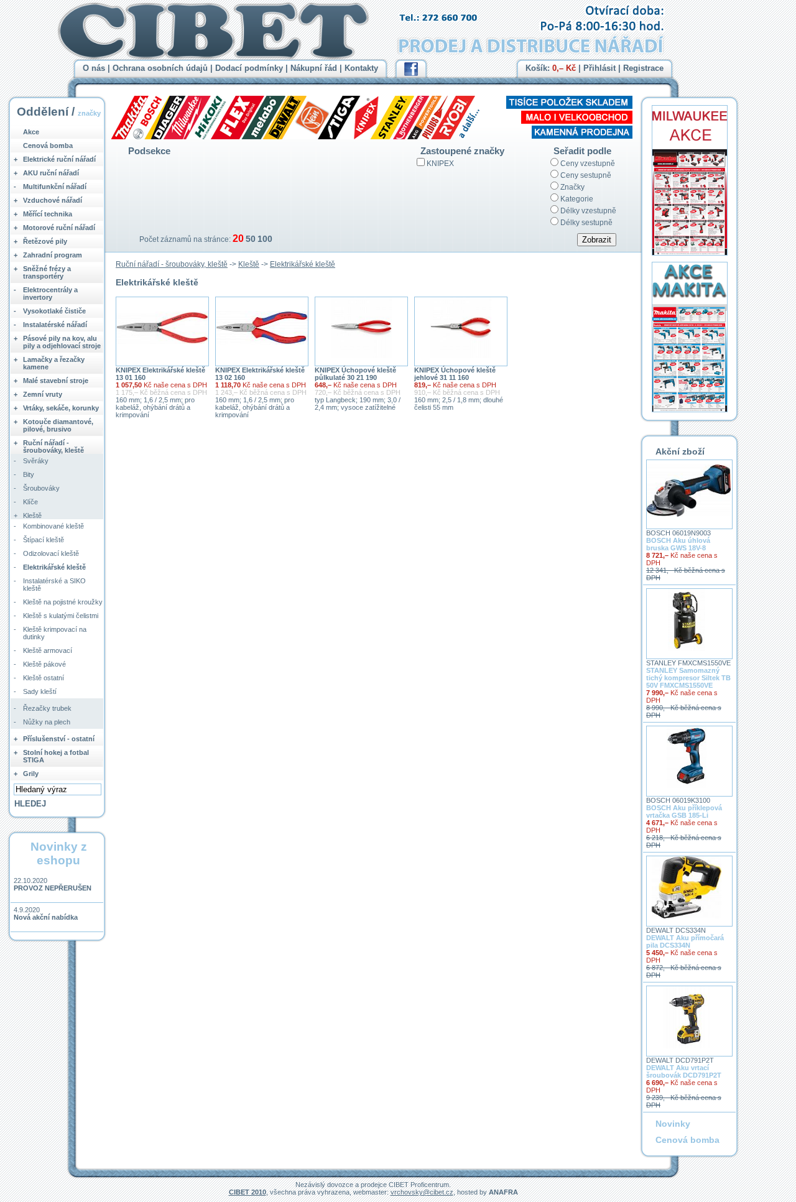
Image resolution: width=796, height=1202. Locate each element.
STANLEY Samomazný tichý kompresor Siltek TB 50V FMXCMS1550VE (688, 678)
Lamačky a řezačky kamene (54, 363)
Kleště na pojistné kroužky (63, 602)
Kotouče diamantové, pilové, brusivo (58, 425)
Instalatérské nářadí (55, 324)
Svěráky (36, 461)
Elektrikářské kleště (302, 264)
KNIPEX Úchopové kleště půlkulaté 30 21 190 (355, 373)
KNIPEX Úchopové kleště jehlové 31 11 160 (455, 373)
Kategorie (576, 199)
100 (264, 239)
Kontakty (361, 68)
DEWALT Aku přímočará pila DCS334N (685, 941)
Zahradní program (52, 255)
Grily (31, 773)
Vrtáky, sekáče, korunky (61, 408)
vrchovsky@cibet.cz (422, 1192)
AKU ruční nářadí (51, 173)
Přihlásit (599, 68)
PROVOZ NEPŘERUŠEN (52, 888)
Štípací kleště (43, 539)
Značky (572, 187)
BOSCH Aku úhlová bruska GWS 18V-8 (678, 544)
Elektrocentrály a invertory (50, 293)
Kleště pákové (44, 664)
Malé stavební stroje (55, 380)
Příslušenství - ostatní (59, 738)
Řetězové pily (45, 241)
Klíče (30, 502)
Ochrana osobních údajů (160, 68)
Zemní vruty (42, 394)
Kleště (248, 264)
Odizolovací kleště (51, 553)
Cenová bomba (48, 145)
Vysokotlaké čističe (54, 311)
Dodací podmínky (249, 68)
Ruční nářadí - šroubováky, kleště (172, 264)
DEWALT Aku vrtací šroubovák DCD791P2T (683, 1071)
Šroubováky (41, 488)
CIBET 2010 (247, 1192)
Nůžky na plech (46, 722)
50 (251, 239)
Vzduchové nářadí (52, 200)
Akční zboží (680, 451)
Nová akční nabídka (46, 917)
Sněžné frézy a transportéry (47, 272)
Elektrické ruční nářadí (59, 159)
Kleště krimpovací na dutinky (54, 633)
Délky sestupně (586, 222)
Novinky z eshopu (58, 853)
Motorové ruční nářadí (59, 227)
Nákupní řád (313, 68)
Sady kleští (40, 691)
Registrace (643, 68)
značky (89, 113)
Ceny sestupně (585, 175)
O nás (94, 68)
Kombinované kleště (53, 526)
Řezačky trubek (47, 708)
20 (238, 238)
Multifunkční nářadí (54, 186)
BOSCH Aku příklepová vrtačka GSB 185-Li (684, 811)
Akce (31, 132)
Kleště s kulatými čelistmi (60, 615)
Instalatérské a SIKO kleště (54, 584)
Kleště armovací (47, 650)
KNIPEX (440, 163)
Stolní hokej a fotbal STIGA (56, 756)
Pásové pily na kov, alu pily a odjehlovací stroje (62, 342)
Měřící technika (47, 214)
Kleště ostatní (43, 678)
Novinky (672, 1124)
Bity (28, 474)
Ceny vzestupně (587, 163)
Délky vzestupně (588, 210)
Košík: (550, 68)
